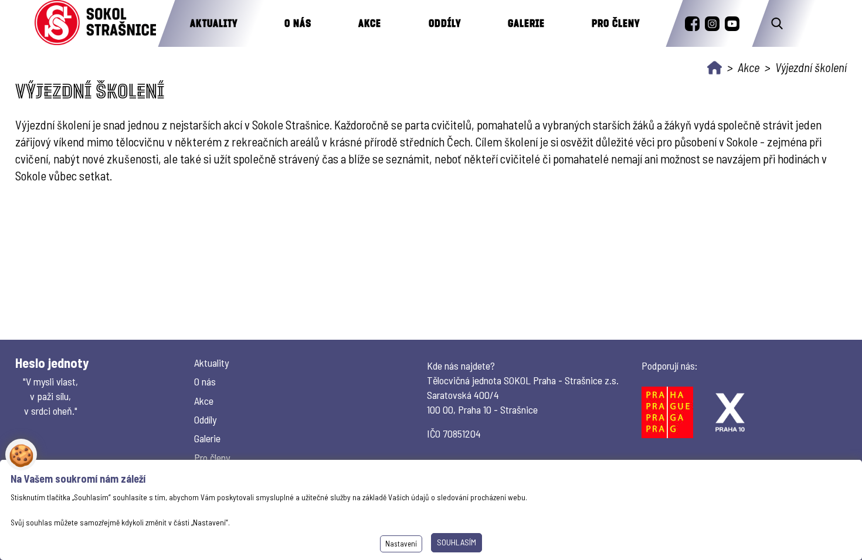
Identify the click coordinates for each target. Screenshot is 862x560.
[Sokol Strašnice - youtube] (732, 23)
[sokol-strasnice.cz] (95, 23)
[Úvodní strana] (714, 67)
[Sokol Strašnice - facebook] (692, 23)
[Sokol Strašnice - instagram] (712, 23)
